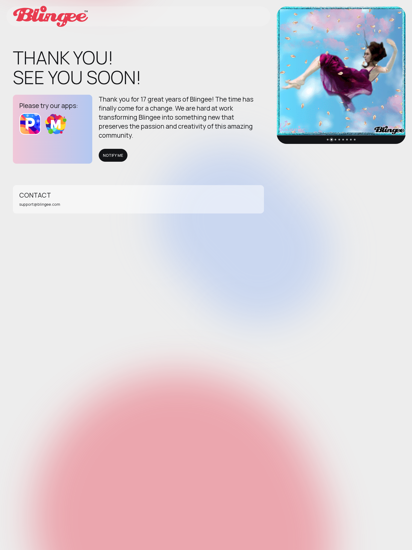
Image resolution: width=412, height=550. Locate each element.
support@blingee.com (39, 204)
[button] (328, 139)
